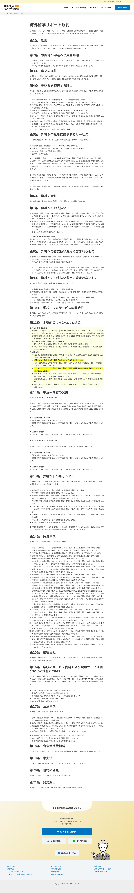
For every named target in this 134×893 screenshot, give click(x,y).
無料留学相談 (56, 869)
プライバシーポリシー (102, 871)
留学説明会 (55, 871)
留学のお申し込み (57, 874)
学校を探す (11, 866)
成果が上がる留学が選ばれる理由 (19, 874)
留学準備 (10, 869)
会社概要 (97, 866)
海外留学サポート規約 (102, 869)
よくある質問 (56, 866)
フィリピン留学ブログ (15, 871)
